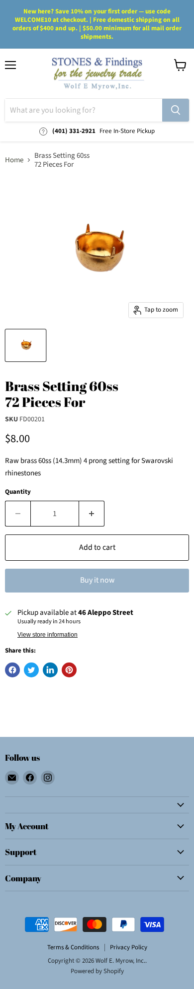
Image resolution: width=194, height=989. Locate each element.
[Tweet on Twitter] (31, 669)
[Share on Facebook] (12, 669)
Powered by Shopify (97, 971)
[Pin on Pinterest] (69, 669)
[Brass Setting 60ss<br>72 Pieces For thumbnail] (25, 345)
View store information (47, 634)
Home (14, 160)
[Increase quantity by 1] (91, 514)
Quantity (18, 492)
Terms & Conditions (73, 947)
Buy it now (97, 580)
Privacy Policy (128, 947)
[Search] (175, 110)
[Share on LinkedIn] (50, 669)
